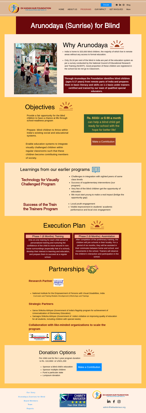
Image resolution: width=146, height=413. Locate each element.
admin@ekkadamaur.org (114, 407)
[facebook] (114, 402)
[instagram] (123, 5)
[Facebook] (117, 5)
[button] (100, 9)
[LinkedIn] (120, 5)
